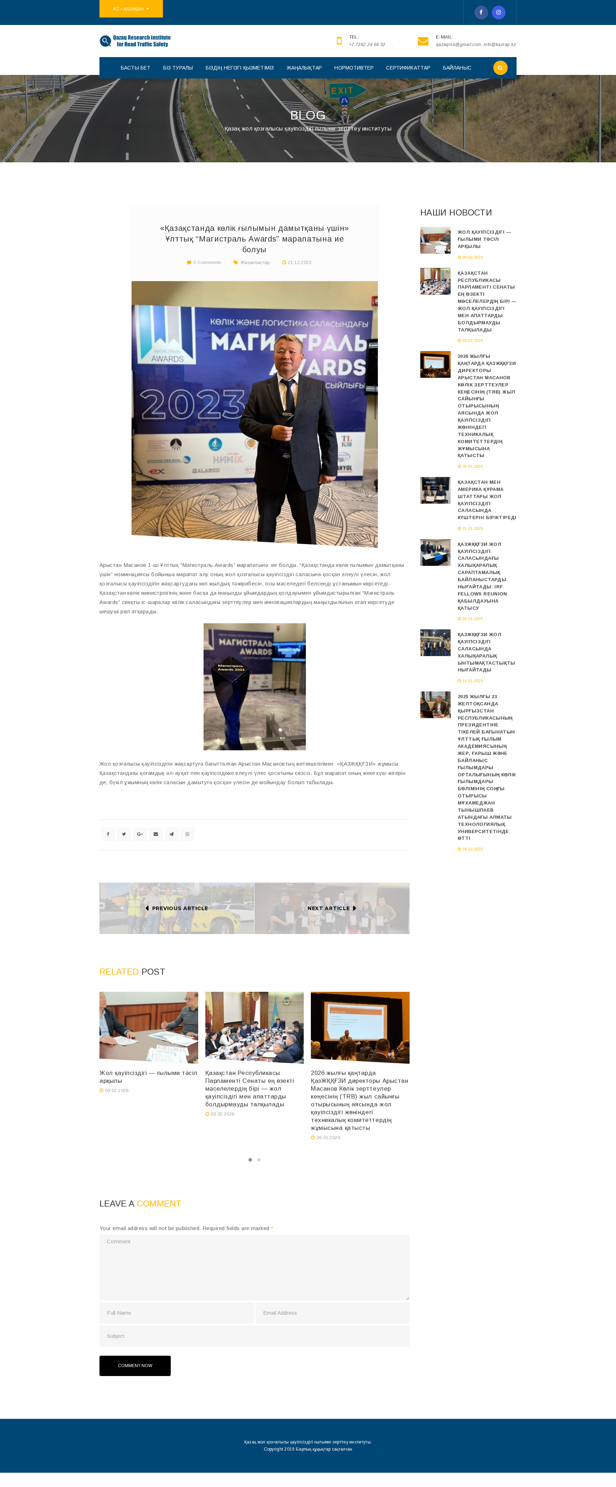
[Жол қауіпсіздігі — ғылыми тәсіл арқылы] (148, 1028)
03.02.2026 (222, 1114)
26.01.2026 (328, 1137)
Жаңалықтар (255, 262)
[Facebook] (481, 12)
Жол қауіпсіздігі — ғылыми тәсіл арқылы (484, 239)
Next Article (329, 908)
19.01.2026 (472, 681)
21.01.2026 (472, 528)
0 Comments (206, 262)
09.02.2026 (117, 1090)
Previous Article (180, 908)
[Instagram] (498, 12)
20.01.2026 (472, 618)
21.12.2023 (300, 262)
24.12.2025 (472, 849)
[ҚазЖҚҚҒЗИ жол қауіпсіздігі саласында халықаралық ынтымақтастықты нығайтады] (435, 642)
